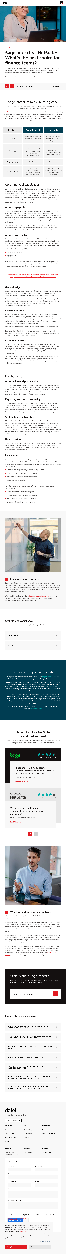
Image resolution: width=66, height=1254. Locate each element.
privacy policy (43, 1215)
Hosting (7, 1141)
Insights (44, 1130)
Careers (26, 1137)
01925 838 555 (46, 1152)
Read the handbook (23, 994)
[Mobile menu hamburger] (61, 2)
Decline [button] (33, 1247)
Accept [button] (9, 1247)
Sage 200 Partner (10, 1137)
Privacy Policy (24, 1231)
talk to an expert (36, 709)
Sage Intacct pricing (49, 677)
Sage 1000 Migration (48, 1133)
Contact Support (29, 1130)
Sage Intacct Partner (11, 1130)
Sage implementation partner (39, 596)
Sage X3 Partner (10, 1133)
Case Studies (28, 1133)
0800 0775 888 (28, 1152)
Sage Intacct (8, 112)
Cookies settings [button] (45, 1241)
